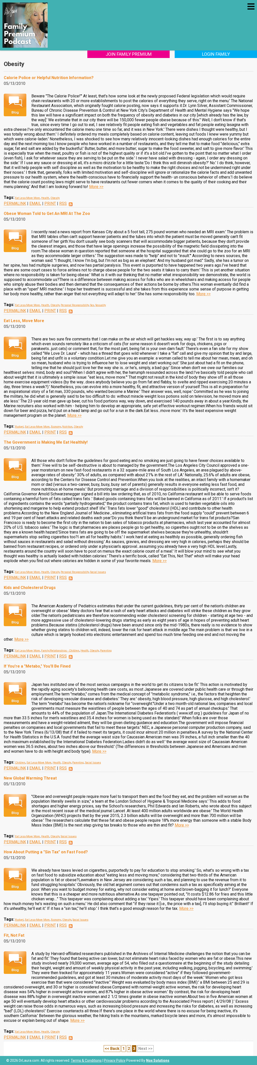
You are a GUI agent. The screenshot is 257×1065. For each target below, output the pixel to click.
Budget (19, 426)
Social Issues (98, 572)
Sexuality (100, 305)
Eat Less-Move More (27, 198)
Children (20, 762)
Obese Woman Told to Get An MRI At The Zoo (47, 213)
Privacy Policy (114, 1060)
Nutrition (67, 426)
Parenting (106, 650)
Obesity (55, 198)
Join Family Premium (129, 54)
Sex (92, 305)
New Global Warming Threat (30, 778)
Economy (56, 426)
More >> (96, 186)
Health (45, 198)
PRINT (50, 203)
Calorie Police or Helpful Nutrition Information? (49, 77)
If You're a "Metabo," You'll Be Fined (37, 666)
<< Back (112, 1048)
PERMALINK (15, 203)
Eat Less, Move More (24, 320)
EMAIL (35, 203)
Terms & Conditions (86, 1060)
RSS (63, 203)
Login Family (216, 54)
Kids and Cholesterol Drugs (30, 587)
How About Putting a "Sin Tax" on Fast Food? (46, 852)
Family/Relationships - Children (60, 650)
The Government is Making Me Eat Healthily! (46, 442)
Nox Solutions (157, 1060)
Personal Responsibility (75, 305)
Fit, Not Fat (14, 935)
